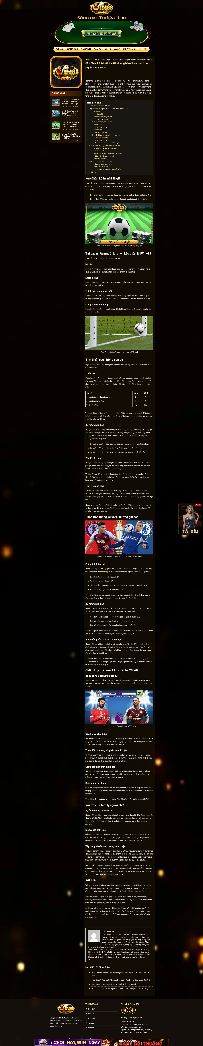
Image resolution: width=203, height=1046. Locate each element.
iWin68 (59, 49)
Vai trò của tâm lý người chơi (101, 161)
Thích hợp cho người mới (103, 117)
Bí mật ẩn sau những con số (101, 122)
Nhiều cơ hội (99, 114)
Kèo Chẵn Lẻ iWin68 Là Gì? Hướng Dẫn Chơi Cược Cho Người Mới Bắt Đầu (70, 125)
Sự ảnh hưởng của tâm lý (103, 164)
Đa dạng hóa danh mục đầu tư (105, 148)
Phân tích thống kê (101, 138)
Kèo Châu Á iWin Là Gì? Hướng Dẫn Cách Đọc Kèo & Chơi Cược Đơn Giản (70, 113)
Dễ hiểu (97, 111)
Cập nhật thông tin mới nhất (104, 156)
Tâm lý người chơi (101, 132)
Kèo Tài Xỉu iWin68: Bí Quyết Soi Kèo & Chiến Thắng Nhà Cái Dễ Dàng (120, 988)
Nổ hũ (108, 49)
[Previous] (182, 519)
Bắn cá (98, 49)
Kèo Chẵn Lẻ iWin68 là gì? (100, 106)
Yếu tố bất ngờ (100, 130)
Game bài (86, 49)
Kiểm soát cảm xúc (101, 166)
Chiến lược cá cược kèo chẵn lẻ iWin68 (105, 146)
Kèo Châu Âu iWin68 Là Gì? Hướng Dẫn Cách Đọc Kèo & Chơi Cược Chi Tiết (70, 102)
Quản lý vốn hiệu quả (102, 151)
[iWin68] (101, 7)
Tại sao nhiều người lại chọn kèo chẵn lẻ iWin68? (109, 109)
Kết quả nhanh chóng (102, 119)
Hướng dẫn (72, 49)
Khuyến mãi (129, 49)
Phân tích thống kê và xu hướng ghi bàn (105, 135)
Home (87, 60)
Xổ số (117, 49)
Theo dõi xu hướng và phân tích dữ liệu (108, 153)
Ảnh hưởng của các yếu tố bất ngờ (107, 143)
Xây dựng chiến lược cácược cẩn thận (108, 169)
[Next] (198, 519)
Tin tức (143, 49)
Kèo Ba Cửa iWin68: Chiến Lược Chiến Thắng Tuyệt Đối (71, 136)
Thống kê (98, 125)
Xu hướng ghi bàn (101, 127)
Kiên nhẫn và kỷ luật (101, 158)
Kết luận (93, 172)
